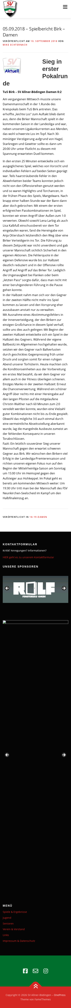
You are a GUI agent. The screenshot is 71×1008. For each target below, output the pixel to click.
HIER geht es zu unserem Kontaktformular (28, 557)
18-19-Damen (38, 516)
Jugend (7, 917)
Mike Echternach (15, 44)
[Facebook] (25, 971)
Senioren (8, 923)
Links (6, 935)
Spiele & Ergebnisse (15, 912)
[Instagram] (45, 971)
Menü (65, 7)
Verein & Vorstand (14, 929)
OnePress (60, 995)
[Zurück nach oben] (35, 986)
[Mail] (35, 971)
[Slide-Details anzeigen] (35, 589)
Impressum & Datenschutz (19, 941)
